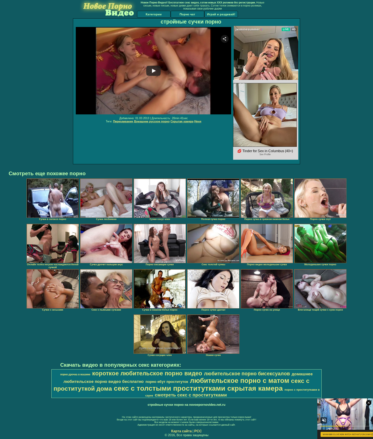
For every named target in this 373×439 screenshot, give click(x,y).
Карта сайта (181, 431)
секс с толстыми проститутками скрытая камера (198, 388)
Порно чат (187, 14)
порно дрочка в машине (75, 374)
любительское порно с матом (239, 380)
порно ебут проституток (166, 381)
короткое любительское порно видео (147, 373)
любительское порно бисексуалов (247, 373)
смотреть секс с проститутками (191, 395)
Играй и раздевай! (221, 14)
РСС (198, 431)
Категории (154, 14)
